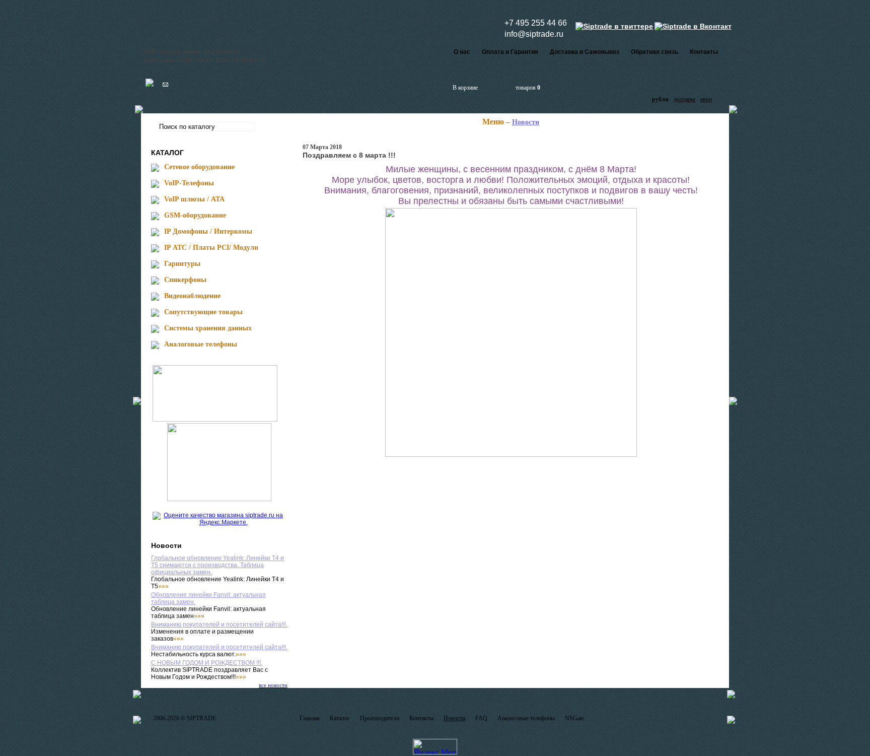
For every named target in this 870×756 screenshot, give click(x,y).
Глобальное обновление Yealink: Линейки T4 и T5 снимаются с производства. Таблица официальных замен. (217, 565)
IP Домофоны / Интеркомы (208, 231)
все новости (273, 685)
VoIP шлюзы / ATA (194, 199)
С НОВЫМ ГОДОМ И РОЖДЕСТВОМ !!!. (206, 662)
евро (706, 99)
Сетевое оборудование (199, 167)
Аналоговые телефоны (200, 344)
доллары (684, 99)
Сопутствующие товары (203, 312)
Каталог (340, 718)
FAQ (481, 718)
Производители (379, 718)
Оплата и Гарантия (510, 51)
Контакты (704, 51)
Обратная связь (654, 51)
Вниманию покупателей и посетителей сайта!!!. (219, 624)
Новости (525, 122)
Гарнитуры (182, 263)
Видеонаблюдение (192, 296)
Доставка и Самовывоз (584, 51)
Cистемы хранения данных (208, 328)
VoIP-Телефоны (189, 183)
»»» (163, 586)
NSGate (574, 718)
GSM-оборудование (195, 215)
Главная (310, 718)
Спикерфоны (185, 280)
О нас (462, 51)
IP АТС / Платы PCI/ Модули (211, 247)
